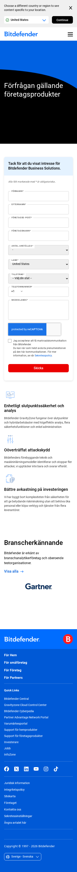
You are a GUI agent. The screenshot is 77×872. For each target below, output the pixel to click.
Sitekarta (10, 796)
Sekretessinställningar (18, 816)
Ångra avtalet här (15, 823)
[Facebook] (6, 768)
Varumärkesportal (15, 723)
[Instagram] (46, 768)
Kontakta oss (12, 809)
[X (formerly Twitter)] (16, 768)
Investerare (11, 742)
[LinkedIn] (26, 768)
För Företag (12, 670)
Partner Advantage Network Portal (26, 717)
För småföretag (15, 662)
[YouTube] (36, 768)
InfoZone (10, 754)
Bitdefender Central (16, 699)
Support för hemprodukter (20, 730)
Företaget (10, 803)
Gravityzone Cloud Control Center (25, 705)
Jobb (7, 748)
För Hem (10, 655)
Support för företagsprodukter (23, 736)
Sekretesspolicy (43, 355)
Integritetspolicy (14, 789)
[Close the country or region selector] (71, 8)
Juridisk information (17, 783)
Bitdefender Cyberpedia (19, 711)
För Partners (13, 678)
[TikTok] (55, 768)
